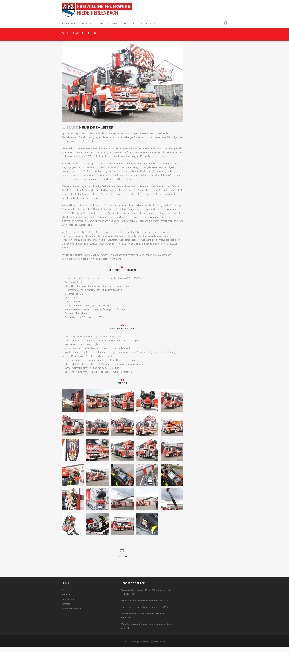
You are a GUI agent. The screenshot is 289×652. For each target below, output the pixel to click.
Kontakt (66, 589)
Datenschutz (68, 599)
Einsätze (66, 604)
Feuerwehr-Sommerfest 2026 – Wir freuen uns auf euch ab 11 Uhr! (146, 592)
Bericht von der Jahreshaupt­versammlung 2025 (144, 607)
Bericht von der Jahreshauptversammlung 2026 (144, 600)
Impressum (67, 594)
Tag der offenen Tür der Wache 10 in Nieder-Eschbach (143, 615)
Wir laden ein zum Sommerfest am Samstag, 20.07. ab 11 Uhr (146, 626)
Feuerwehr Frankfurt (72, 609)
